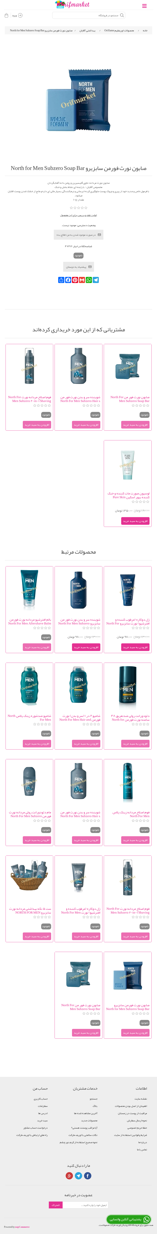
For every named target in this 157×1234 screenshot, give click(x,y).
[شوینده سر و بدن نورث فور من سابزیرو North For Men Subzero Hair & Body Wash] (78, 590)
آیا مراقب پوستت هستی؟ (84, 1127)
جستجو (93, 1098)
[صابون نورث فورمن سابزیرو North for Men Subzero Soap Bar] (127, 975)
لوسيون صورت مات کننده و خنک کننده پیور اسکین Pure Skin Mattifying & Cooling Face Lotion (128, 495)
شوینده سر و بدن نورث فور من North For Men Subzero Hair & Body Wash (80, 399)
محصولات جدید (89, 1120)
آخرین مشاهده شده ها (85, 1113)
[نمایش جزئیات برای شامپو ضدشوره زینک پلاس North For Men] (29, 686)
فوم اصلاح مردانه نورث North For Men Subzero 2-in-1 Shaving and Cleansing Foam (29, 399)
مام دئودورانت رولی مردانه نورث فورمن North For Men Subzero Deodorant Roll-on (30, 814)
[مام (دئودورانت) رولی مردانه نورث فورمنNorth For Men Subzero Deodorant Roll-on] (29, 782)
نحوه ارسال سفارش (137, 1120)
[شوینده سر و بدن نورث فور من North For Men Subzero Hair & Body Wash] (78, 367)
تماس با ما (142, 1149)
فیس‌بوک (87, 1175)
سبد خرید (42, 1120)
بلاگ (95, 1106)
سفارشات (43, 1106)
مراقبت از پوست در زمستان (132, 1113)
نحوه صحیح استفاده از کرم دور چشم (78, 1142)
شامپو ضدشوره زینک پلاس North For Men (29, 717)
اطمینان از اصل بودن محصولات (131, 1106)
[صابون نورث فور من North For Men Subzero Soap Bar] (127, 367)
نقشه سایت (141, 1098)
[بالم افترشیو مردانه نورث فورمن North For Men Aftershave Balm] (29, 590)
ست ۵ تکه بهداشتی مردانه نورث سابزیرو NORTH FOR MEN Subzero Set (30, 910)
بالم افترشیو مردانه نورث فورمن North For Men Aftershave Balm (29, 621)
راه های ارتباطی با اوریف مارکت (32, 1135)
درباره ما (142, 1142)
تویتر (78, 1175)
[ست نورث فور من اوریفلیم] (29, 879)
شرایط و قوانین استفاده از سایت (130, 1135)
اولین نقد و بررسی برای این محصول (78, 215)
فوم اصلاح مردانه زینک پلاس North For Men (131, 814)
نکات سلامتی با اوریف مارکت (83, 1135)
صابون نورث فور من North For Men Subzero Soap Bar (129, 399)
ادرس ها (43, 1113)
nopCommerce (22, 1227)
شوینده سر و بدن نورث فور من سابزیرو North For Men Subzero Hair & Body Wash (79, 621)
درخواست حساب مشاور (35, 1127)
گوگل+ (69, 1175)
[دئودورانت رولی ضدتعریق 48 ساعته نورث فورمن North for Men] (127, 686)
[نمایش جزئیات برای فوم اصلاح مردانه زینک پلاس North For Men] (127, 782)
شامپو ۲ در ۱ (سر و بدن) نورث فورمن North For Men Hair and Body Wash (79, 717)
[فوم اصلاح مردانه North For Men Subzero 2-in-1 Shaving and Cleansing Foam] (29, 367)
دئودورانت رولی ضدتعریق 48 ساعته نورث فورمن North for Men (130, 717)
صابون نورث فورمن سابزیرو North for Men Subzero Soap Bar (127, 1007)
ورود (14, 15)
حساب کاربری (41, 1098)
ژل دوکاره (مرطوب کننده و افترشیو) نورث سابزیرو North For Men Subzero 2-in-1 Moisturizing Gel (127, 621)
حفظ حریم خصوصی (137, 1127)
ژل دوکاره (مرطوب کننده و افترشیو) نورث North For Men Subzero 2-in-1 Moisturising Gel (80, 910)
